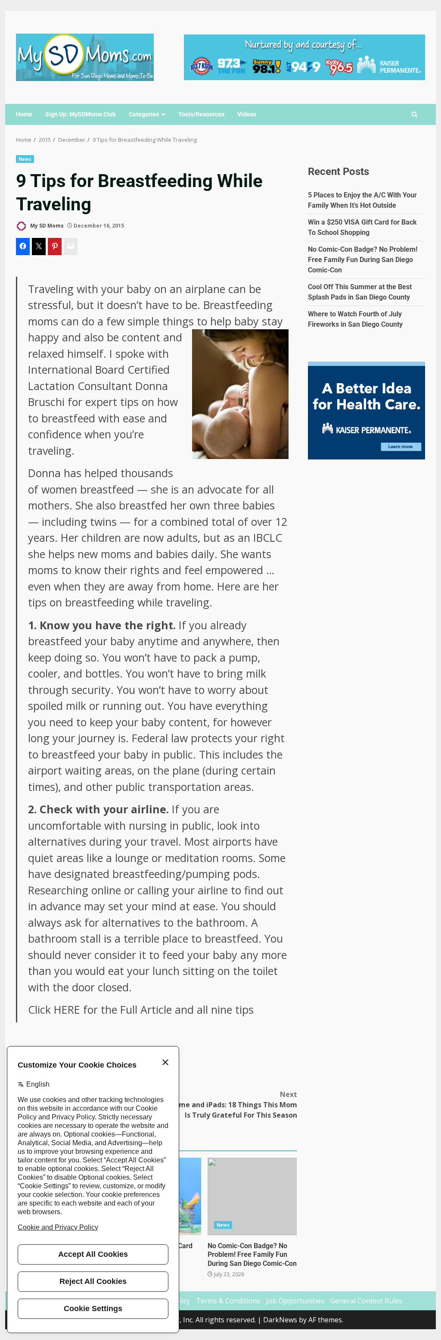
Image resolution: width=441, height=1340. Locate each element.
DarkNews (280, 1319)
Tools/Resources (201, 114)
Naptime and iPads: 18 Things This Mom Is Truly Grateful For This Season (228, 1105)
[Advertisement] (304, 56)
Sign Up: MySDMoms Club (80, 114)
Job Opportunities (295, 1301)
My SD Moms (46, 225)
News (25, 159)
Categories (144, 114)
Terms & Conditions (228, 1301)
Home (24, 114)
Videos (246, 114)
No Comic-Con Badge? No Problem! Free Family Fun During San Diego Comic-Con (252, 1196)
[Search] (414, 114)
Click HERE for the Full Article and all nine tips (141, 1009)
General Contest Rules (366, 1301)
